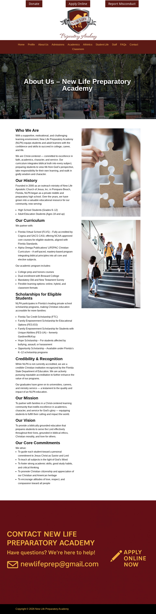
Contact (134, 45)
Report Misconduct (122, 4)
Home (21, 45)
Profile (31, 45)
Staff (114, 45)
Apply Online (78, 4)
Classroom (78, 49)
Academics (74, 45)
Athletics (87, 45)
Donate (34, 4)
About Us (43, 45)
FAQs (123, 45)
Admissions (58, 45)
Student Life (102, 45)
